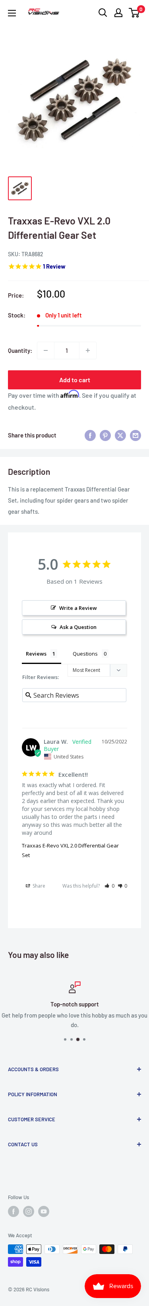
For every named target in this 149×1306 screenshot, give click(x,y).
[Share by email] (135, 435)
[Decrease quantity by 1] (45, 350)
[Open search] (103, 12)
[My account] (118, 12)
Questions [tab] (85, 653)
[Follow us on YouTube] (43, 1211)
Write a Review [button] (78, 607)
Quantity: (20, 350)
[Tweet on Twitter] (120, 435)
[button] (109, 885)
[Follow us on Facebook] (13, 1211)
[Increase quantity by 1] (87, 350)
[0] (134, 12)
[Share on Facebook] (90, 435)
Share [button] (38, 885)
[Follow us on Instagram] (28, 1211)
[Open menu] (12, 13)
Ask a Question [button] (78, 627)
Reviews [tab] (36, 653)
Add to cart (74, 379)
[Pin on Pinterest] (105, 435)
